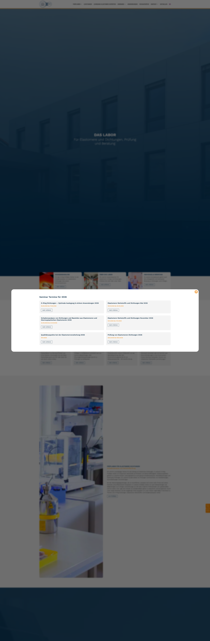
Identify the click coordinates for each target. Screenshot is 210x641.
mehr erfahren (46, 310)
